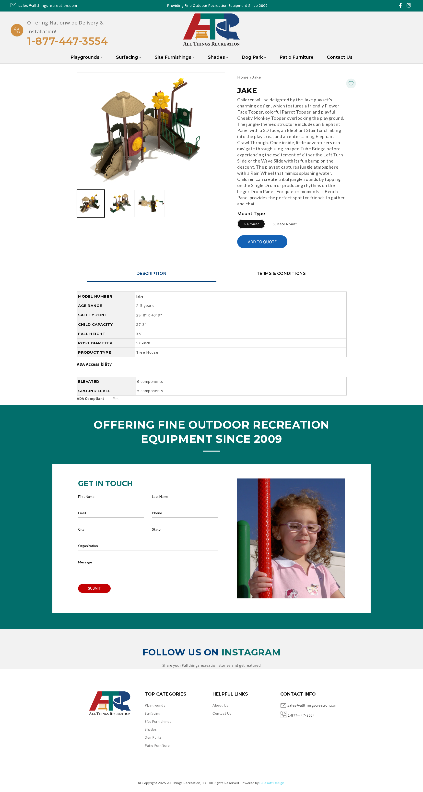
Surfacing (152, 713)
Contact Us (222, 713)
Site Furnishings (158, 721)
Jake (256, 77)
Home (242, 77)
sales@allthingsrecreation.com (47, 5)
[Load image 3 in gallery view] (151, 204)
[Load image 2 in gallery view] (121, 204)
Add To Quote (262, 242)
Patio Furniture (157, 745)
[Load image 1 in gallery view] (91, 204)
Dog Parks (153, 737)
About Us (220, 705)
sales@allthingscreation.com (313, 705)
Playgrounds (155, 705)
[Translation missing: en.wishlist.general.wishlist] (351, 83)
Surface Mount (285, 224)
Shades (151, 729)
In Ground (251, 224)
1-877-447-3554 (67, 41)
